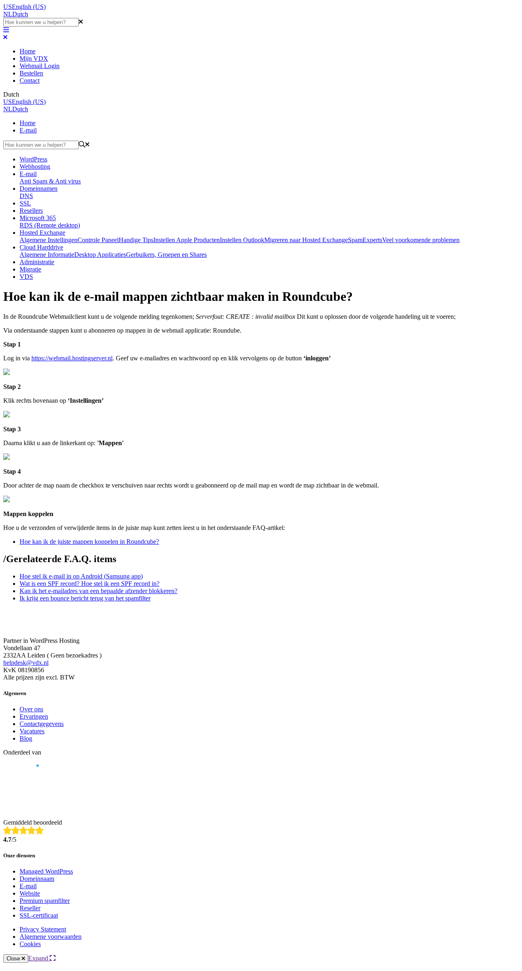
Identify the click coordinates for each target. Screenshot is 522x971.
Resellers (31, 210)
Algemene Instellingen (48, 239)
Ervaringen (34, 716)
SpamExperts (365, 239)
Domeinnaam (37, 878)
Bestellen (31, 73)
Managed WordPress (46, 871)
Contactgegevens (42, 723)
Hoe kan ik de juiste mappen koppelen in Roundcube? (89, 541)
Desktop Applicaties (100, 254)
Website (30, 893)
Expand (39, 958)
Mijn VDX (34, 58)
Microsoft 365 (38, 217)
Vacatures (32, 731)
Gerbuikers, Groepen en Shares (166, 254)
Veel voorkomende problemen (421, 239)
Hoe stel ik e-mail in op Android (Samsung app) (81, 576)
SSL (25, 203)
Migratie (30, 269)
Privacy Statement (43, 929)
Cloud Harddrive (41, 247)
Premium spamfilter (45, 900)
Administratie (37, 261)
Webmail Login (40, 65)
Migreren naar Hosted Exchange (306, 239)
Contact (30, 80)
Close (14, 959)
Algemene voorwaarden (51, 936)
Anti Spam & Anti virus (50, 181)
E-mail (28, 130)
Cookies (30, 943)
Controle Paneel (98, 239)
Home (27, 51)
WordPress (33, 159)
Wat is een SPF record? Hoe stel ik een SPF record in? (89, 583)
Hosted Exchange (42, 232)
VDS (26, 276)
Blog (26, 738)
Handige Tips (136, 239)
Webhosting (35, 166)
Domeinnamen (39, 188)
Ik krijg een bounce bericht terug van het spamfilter (85, 598)
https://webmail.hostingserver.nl (72, 358)
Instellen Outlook (242, 239)
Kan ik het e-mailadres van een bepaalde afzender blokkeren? (98, 590)
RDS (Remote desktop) (50, 225)
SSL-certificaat (39, 915)
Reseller (30, 908)
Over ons (31, 709)
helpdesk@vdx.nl (26, 662)
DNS (26, 195)
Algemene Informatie (47, 254)
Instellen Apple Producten (186, 239)
